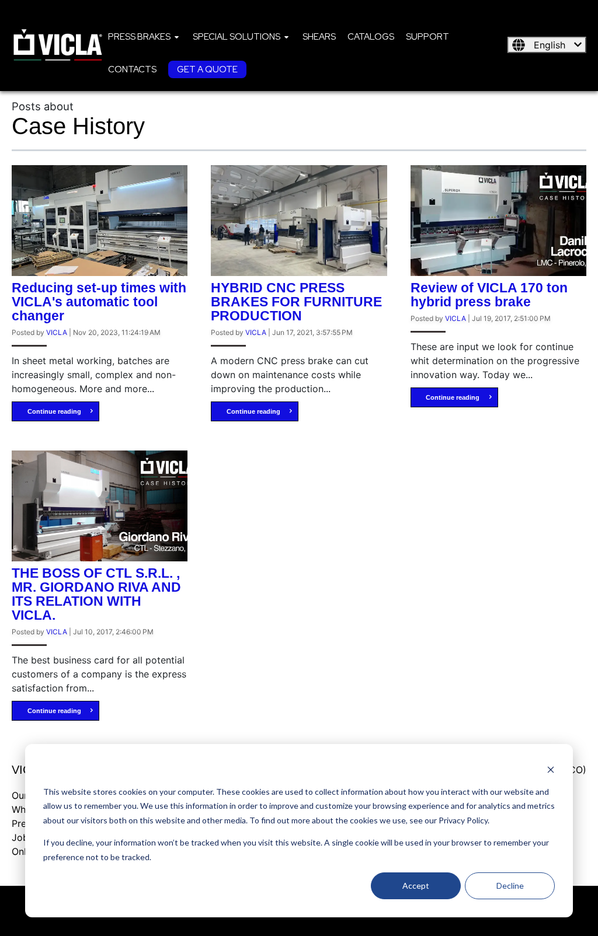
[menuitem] (144, 36)
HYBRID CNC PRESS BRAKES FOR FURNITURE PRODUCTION (296, 301)
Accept (415, 885)
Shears (319, 37)
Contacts (132, 69)
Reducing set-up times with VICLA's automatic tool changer (99, 301)
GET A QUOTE (207, 69)
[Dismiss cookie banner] (551, 769)
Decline (510, 885)
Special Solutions (236, 37)
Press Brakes (139, 37)
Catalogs (370, 37)
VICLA (56, 332)
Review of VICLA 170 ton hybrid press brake (489, 294)
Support (427, 37)
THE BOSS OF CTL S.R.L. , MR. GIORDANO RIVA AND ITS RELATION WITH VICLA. (96, 594)
